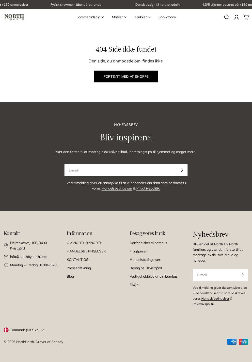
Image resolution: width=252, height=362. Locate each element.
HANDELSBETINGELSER (86, 251)
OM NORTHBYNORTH (85, 243)
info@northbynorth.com (28, 256)
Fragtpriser (138, 251)
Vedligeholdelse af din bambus (154, 276)
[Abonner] (182, 170)
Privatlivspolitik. (148, 188)
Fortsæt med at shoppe (126, 76)
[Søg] (227, 17)
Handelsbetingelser (117, 188)
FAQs (134, 285)
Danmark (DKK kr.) (25, 330)
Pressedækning (79, 268)
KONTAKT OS (77, 259)
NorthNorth (25, 342)
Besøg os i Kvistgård (146, 268)
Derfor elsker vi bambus (148, 243)
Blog (70, 276)
